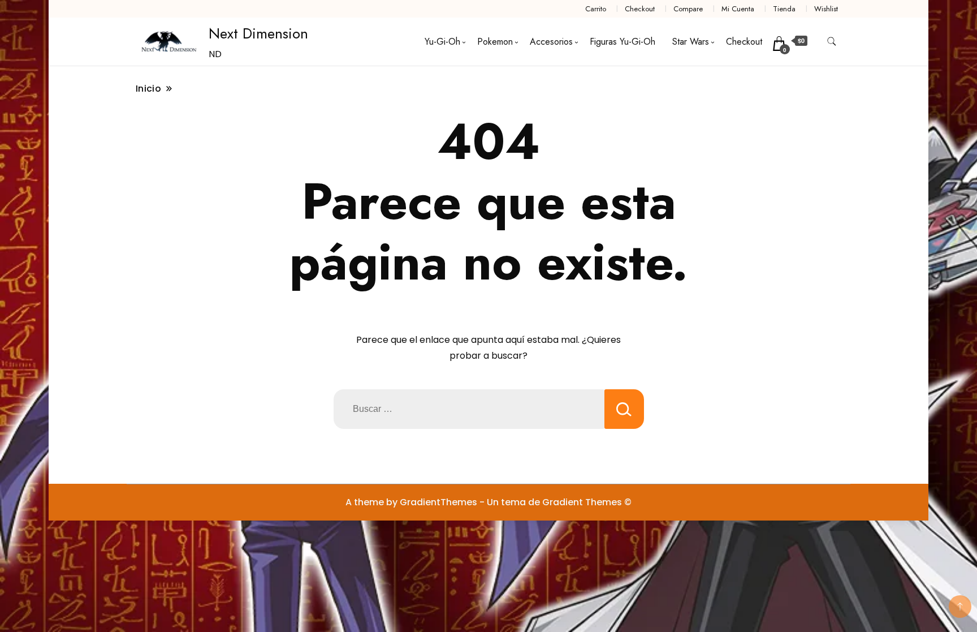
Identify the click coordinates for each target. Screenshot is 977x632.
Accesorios (551, 41)
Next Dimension (258, 33)
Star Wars (690, 41)
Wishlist (826, 8)
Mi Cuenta (737, 8)
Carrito (595, 8)
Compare (688, 8)
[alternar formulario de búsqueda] (832, 41)
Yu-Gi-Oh (442, 41)
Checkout (640, 8)
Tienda (784, 8)
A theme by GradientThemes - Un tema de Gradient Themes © (488, 502)
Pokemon (495, 41)
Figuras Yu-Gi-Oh (622, 41)
